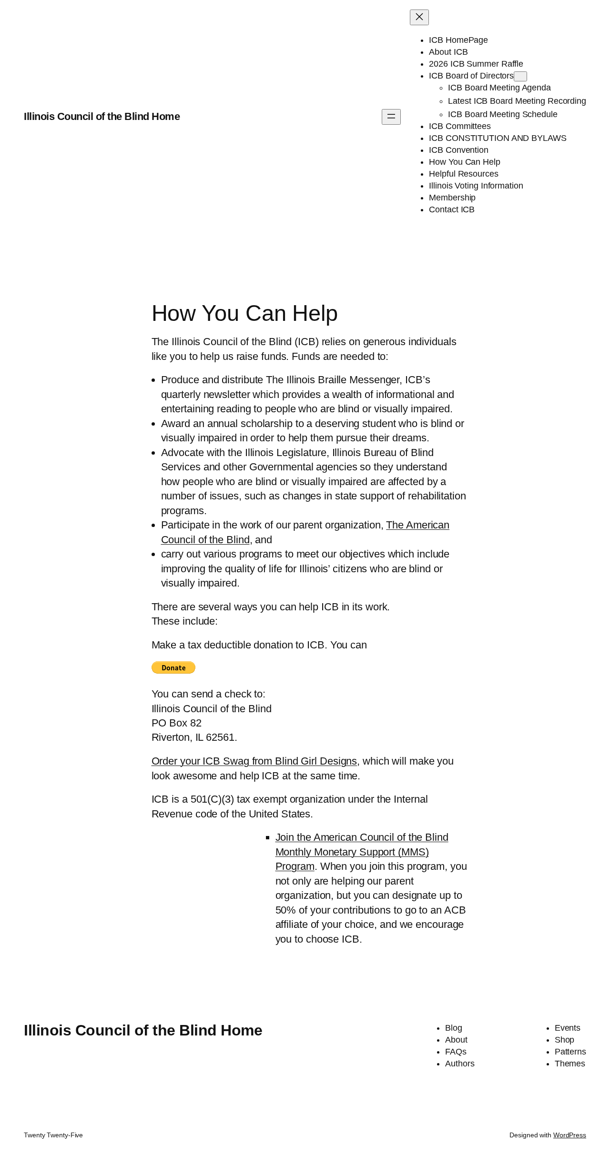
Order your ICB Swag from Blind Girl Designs (254, 761)
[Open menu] (391, 117)
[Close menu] (419, 17)
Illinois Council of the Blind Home (102, 116)
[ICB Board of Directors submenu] (520, 76)
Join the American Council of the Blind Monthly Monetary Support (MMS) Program (361, 851)
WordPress (569, 1135)
